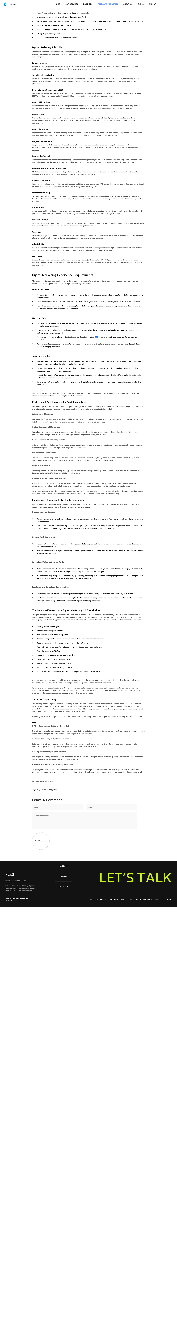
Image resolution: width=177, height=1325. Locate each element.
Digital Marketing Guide (47, 789)
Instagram (63, 886)
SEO (96, 337)
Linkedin (63, 876)
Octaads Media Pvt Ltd (14, 901)
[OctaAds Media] (10, 4)
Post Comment (41, 841)
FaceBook (64, 866)
